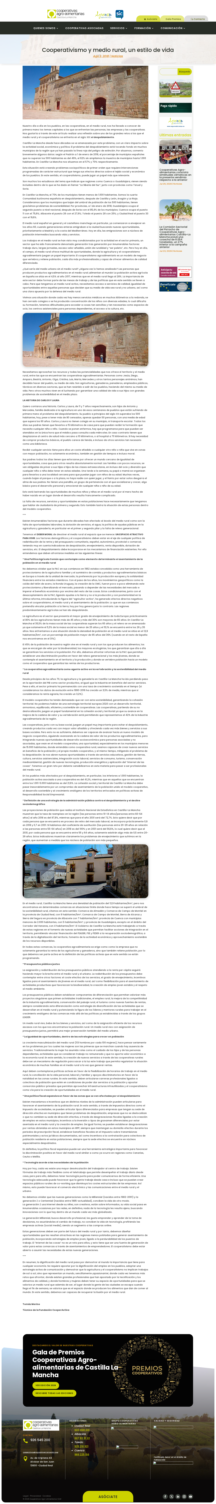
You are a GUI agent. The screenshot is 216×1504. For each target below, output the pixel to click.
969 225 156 (81, 1454)
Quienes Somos (44, 28)
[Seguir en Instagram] (184, 1496)
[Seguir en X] (171, 1496)
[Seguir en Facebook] (165, 1496)
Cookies (47, 1495)
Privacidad (35, 1495)
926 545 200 (40, 1440)
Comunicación (171, 28)
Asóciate (152, 19)
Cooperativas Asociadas (84, 28)
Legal (25, 1495)
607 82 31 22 (82, 1438)
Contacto (199, 19)
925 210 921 (81, 1446)
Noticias (117, 56)
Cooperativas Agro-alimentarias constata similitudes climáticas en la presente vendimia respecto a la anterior (175, 175)
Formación (142, 28)
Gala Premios (173, 19)
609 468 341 (81, 1430)
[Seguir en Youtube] (190, 1496)
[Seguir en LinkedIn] (177, 1496)
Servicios (117, 28)
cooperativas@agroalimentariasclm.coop (40, 1452)
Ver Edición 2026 (46, 1385)
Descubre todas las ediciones (54, 1393)
